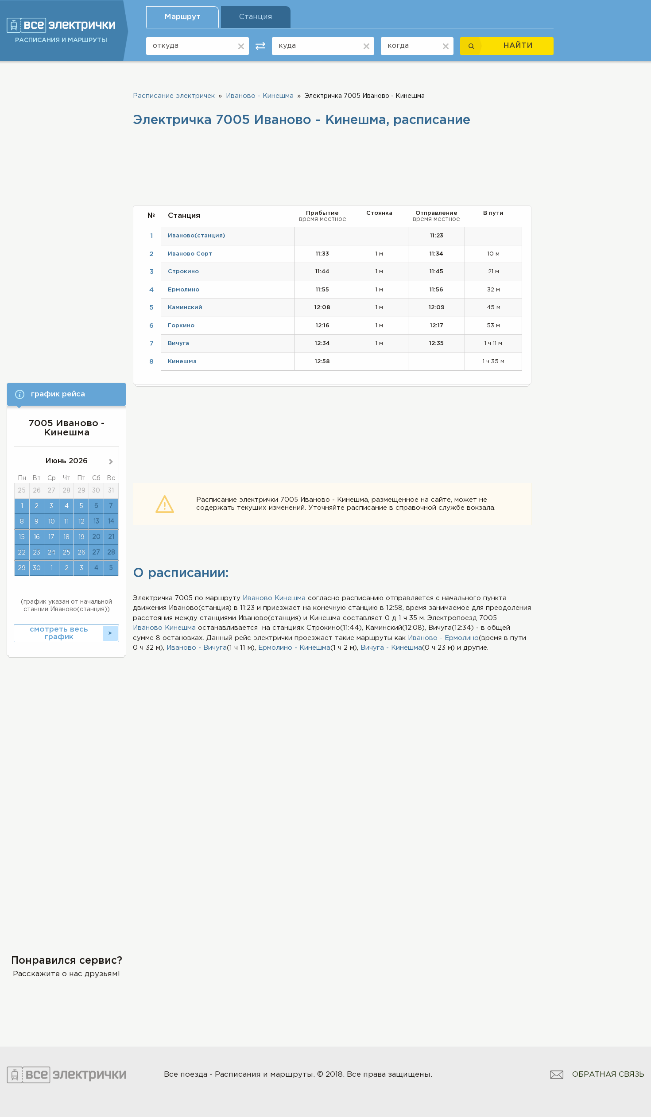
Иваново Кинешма (164, 628)
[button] (66, 394)
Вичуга (178, 343)
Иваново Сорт (190, 254)
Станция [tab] (255, 17)
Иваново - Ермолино (443, 638)
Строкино (183, 271)
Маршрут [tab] (182, 17)
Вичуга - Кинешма (391, 648)
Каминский (185, 307)
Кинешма (290, 598)
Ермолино (183, 289)
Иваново (257, 598)
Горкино (181, 325)
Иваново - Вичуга (197, 648)
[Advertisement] (66, 220)
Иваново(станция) (196, 235)
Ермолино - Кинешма (294, 648)
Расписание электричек (174, 96)
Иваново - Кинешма (260, 96)
